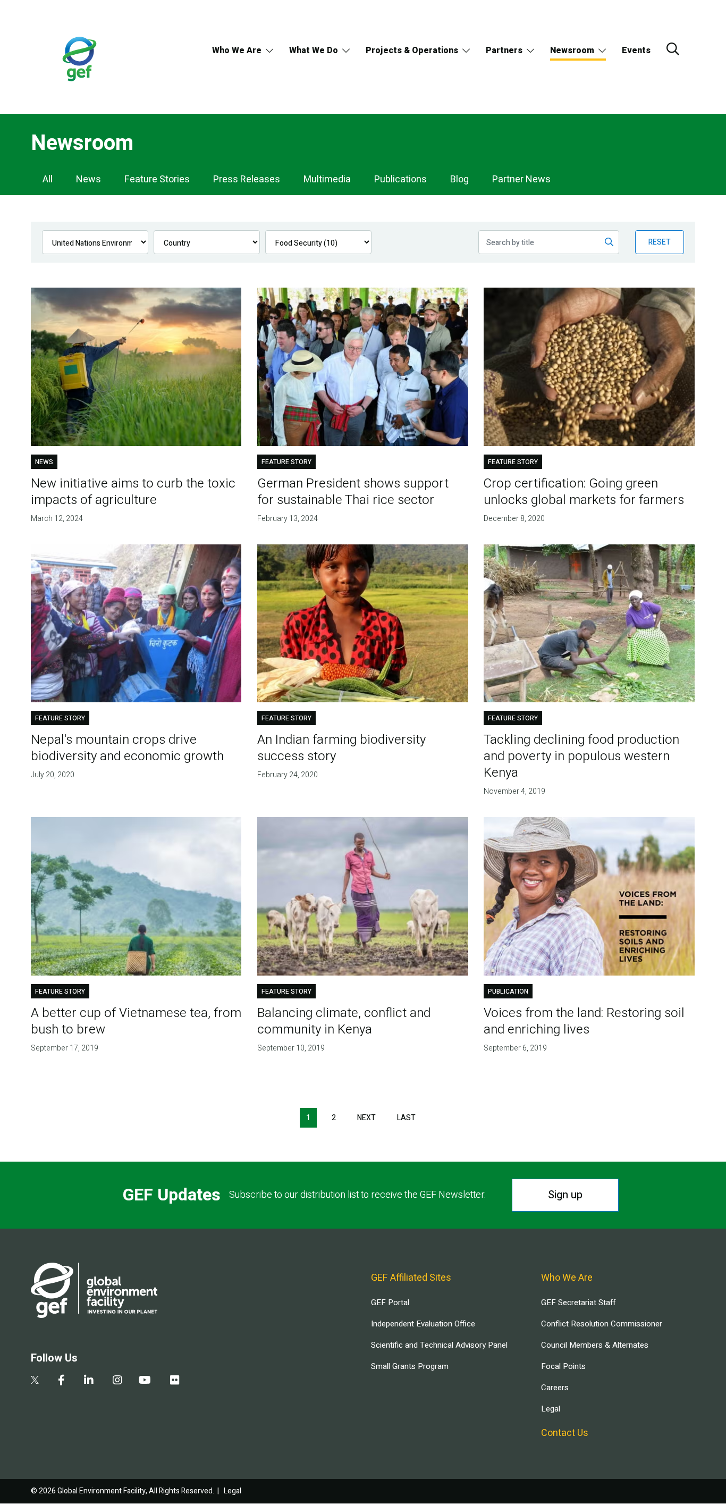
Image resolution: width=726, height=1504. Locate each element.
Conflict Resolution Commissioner (601, 1324)
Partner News (521, 179)
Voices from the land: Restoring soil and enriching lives (584, 1021)
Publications (400, 179)
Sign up (565, 1195)
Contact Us (564, 1433)
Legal (550, 1409)
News (88, 179)
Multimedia (327, 179)
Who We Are (236, 50)
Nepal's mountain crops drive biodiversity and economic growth (127, 748)
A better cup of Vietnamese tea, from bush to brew (136, 1021)
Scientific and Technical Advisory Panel (439, 1345)
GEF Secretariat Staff (578, 1302)
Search (672, 49)
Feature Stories (157, 179)
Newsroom (572, 50)
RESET (659, 242)
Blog (459, 179)
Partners (504, 50)
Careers (555, 1387)
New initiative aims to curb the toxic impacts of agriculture (133, 491)
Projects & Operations (412, 50)
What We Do (313, 50)
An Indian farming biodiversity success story (341, 748)
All (48, 179)
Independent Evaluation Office (423, 1324)
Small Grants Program (410, 1366)
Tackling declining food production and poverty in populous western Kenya (581, 756)
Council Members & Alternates (594, 1345)
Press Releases (246, 179)
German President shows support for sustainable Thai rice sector (353, 491)
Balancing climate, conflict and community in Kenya (343, 1021)
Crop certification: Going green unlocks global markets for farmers (584, 491)
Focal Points (563, 1366)
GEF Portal (390, 1302)
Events (636, 50)
